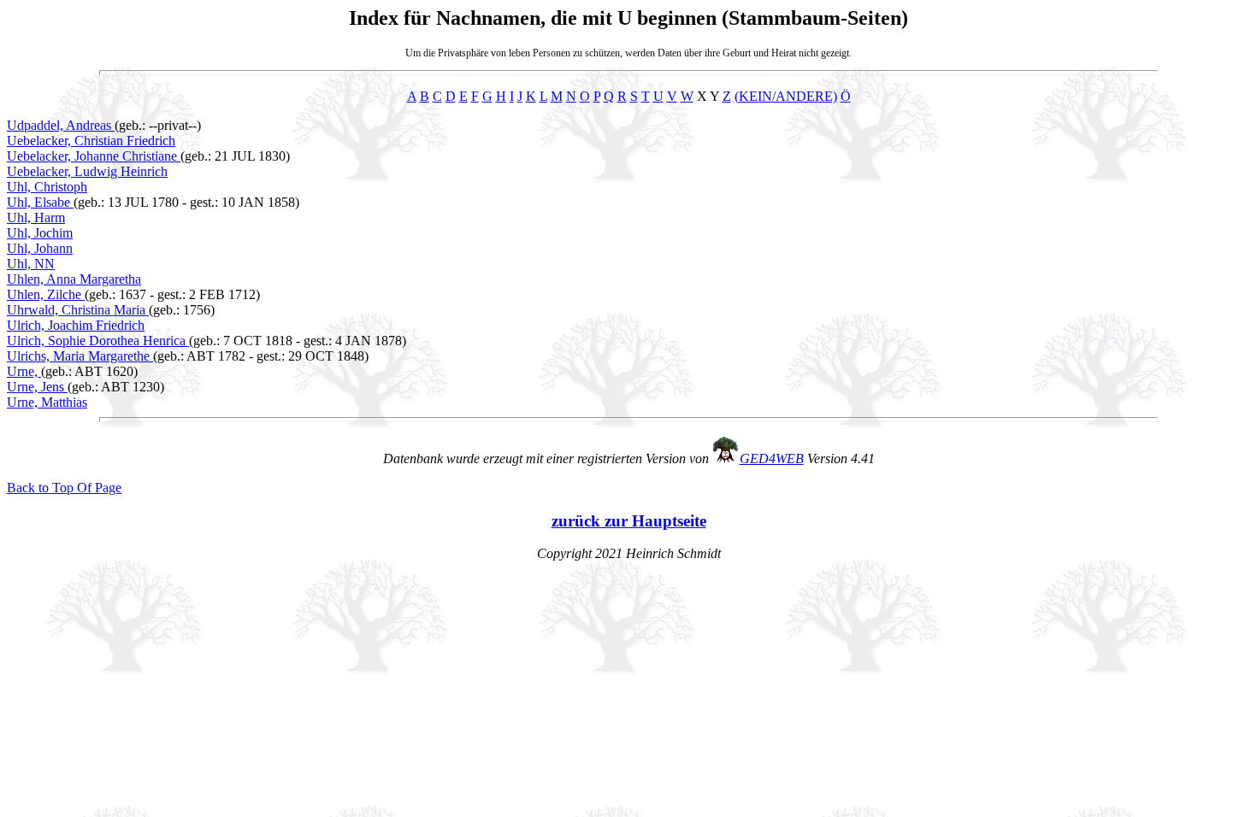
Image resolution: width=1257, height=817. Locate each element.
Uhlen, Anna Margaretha (74, 279)
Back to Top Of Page (64, 487)
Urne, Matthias (47, 402)
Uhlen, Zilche (46, 294)
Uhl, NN (31, 263)
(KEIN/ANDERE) (786, 96)
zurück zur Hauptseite (629, 521)
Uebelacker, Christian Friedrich (91, 140)
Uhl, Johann (40, 248)
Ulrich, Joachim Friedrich (76, 325)
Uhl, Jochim (40, 233)
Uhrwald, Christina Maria (78, 310)
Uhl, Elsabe (40, 202)
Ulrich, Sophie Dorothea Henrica (98, 340)
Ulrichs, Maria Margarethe (80, 356)
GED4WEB (772, 458)
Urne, (24, 371)
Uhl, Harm (36, 217)
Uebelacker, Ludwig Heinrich (87, 171)
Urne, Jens (37, 386)
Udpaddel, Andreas (61, 125)
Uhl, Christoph (47, 186)
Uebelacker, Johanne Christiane (93, 156)
